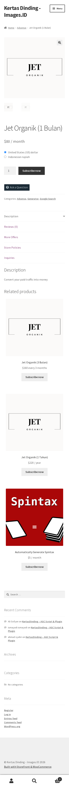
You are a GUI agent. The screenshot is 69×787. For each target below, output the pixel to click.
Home (11, 27)
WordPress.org (12, 726)
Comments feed (13, 722)
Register (8, 710)
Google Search (48, 198)
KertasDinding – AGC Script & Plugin (42, 621)
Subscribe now (31, 170)
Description (11, 216)
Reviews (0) (11, 226)
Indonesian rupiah (19, 157)
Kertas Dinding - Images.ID (22, 11)
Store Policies (12, 247)
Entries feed (10, 718)
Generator (33, 198)
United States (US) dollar (23, 152)
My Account (11, 781)
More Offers (11, 237)
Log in (7, 714)
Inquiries (9, 258)
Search (34, 781)
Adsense (21, 27)
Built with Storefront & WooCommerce (27, 766)
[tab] (34, 216)
